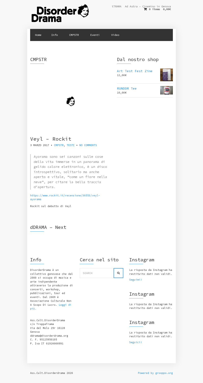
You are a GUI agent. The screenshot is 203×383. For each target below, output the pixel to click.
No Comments (88, 145)
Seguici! (135, 342)
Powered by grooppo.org (155, 373)
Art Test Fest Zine (135, 71)
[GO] (118, 273)
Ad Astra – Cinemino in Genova (148, 6)
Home (38, 35)
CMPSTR (58, 145)
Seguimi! (135, 279)
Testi (71, 145)
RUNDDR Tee (127, 88)
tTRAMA (116, 6)
